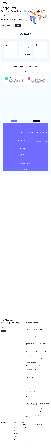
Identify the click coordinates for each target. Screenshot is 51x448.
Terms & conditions (24, 424)
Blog (14, 439)
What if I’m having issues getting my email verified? (34, 358)
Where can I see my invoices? (30, 381)
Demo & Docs (27, 2)
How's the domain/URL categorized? (32, 322)
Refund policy (24, 427)
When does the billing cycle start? (31, 362)
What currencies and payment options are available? (34, 329)
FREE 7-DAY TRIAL (8, 237)
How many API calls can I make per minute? (33, 399)
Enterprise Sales (15, 427)
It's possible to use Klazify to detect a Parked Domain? (34, 411)
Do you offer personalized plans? (31, 355)
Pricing (16, 2)
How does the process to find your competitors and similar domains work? (36, 416)
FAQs (20, 2)
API (22, 2)
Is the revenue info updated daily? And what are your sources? (36, 408)
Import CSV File (33, 2)
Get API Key (25, 237)
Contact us (3, 330)
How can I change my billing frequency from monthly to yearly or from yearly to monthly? (37, 373)
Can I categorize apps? (29, 388)
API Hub (14, 436)
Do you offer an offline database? (31, 384)
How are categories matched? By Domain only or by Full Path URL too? (36, 344)
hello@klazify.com (39, 424)
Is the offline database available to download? (33, 339)
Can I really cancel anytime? (30, 325)
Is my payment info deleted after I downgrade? (33, 377)
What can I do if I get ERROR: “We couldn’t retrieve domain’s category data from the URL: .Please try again (37, 404)
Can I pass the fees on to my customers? (32, 336)
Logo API (14, 430)
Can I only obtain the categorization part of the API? (34, 391)
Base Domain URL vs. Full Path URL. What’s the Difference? (36, 351)
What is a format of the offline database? (32, 348)
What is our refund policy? (30, 332)
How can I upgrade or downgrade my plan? (33, 365)
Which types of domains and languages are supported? (34, 318)
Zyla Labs (35, 446)
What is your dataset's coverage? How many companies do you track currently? (37, 396)
